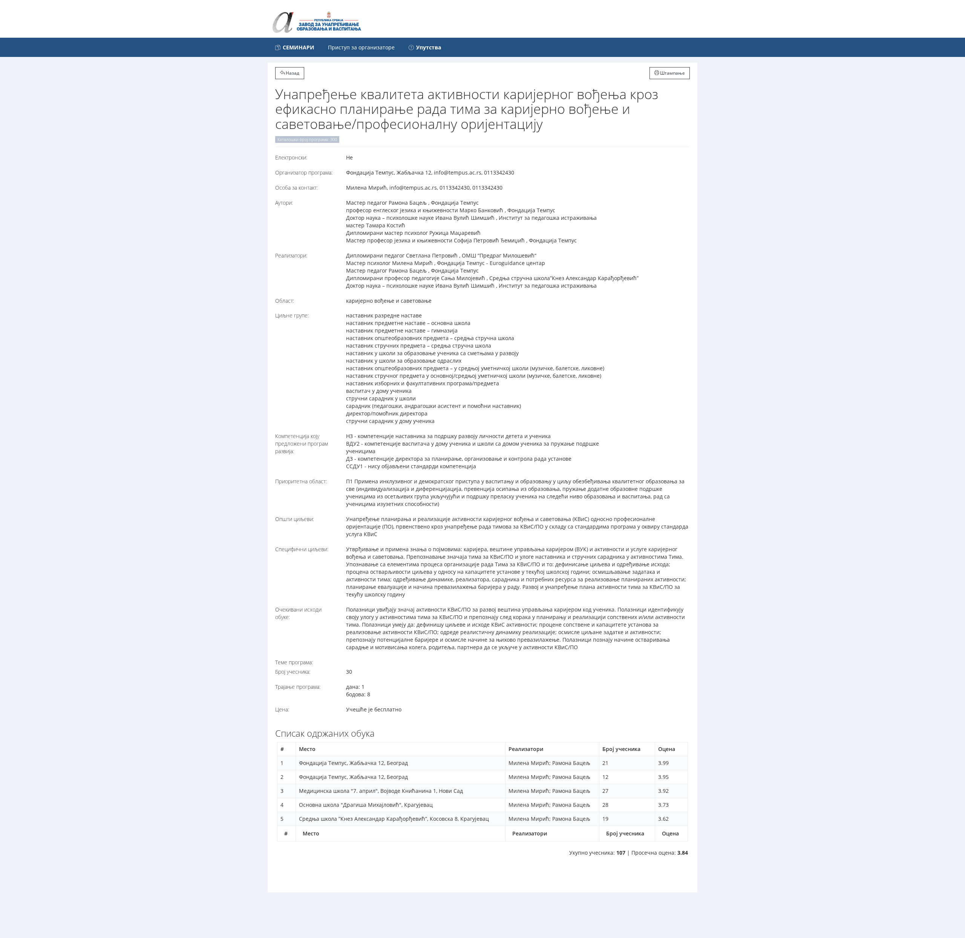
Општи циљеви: (294, 519)
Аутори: (284, 202)
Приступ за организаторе (361, 47)
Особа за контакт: (296, 187)
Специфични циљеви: (301, 549)
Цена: (282, 709)
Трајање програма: (297, 686)
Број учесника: (292, 671)
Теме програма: (294, 662)
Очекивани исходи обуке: (298, 613)
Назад (292, 73)
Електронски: (291, 157)
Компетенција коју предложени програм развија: (301, 443)
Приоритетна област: (301, 481)
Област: (284, 300)
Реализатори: (291, 255)
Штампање (672, 73)
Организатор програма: (303, 172)
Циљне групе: (292, 315)
